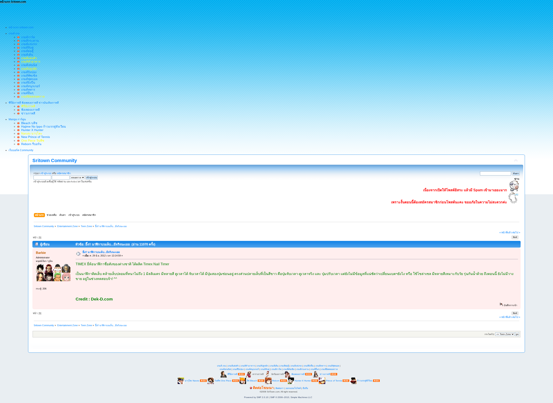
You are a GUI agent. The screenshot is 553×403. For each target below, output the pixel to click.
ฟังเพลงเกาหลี (29, 109)
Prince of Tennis (334, 380)
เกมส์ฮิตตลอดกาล (329, 369)
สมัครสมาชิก (64, 173)
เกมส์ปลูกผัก (262, 366)
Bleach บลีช (28, 123)
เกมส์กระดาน (29, 40)
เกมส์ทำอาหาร (248, 366)
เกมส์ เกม (221, 366)
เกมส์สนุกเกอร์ (29, 86)
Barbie (41, 252)
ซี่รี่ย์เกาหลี (232, 374)
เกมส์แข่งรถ (28, 44)
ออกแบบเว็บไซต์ (293, 388)
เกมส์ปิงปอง (28, 72)
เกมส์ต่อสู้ (26, 51)
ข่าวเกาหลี (27, 113)
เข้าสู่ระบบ (45, 173)
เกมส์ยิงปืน (27, 82)
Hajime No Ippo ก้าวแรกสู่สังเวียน (42, 126)
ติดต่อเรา (280, 388)
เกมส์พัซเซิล (28, 75)
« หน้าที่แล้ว (505, 232)
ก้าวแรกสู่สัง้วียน (364, 380)
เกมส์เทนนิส (28, 65)
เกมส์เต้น (26, 54)
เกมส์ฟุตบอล (28, 79)
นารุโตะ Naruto (192, 380)
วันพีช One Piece (223, 380)
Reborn (276, 380)
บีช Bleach (252, 380)
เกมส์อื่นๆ (26, 93)
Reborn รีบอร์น (30, 144)
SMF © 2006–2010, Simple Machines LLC (291, 397)
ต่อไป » (516, 232)
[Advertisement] (78, 13)
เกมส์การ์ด (27, 37)
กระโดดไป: (490, 334)
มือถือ (305, 388)
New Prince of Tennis (34, 137)
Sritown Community (54, 160)
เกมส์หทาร (27, 89)
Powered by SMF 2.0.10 (256, 397)
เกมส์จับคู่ (26, 47)
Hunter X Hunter (31, 130)
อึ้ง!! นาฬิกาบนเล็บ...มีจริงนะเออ (101, 252)
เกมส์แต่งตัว (233, 366)
